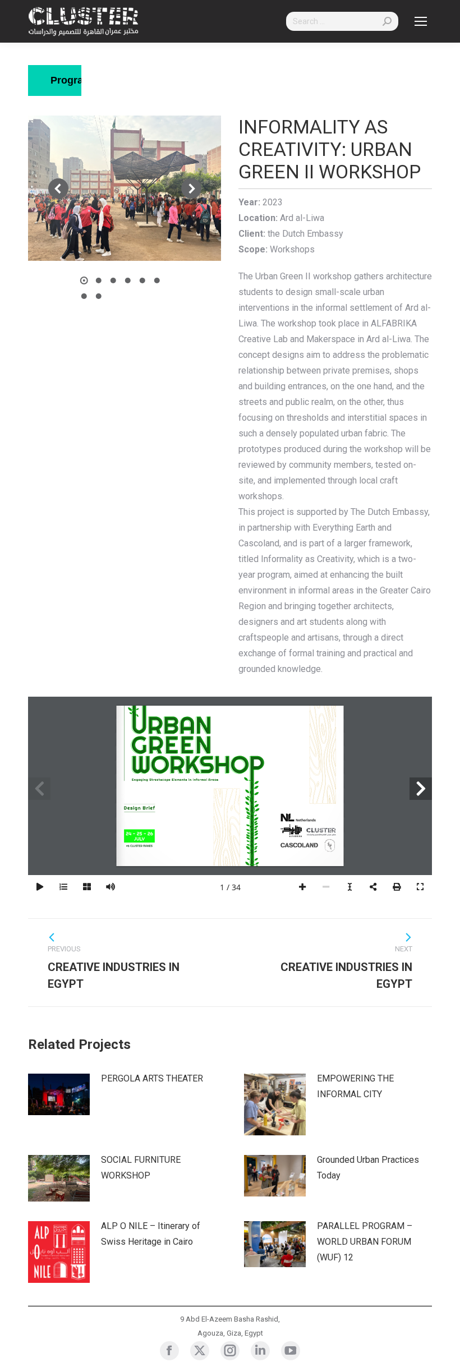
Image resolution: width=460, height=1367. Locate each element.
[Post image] (59, 1094)
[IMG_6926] (124, 188)
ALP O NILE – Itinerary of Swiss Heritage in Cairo (150, 1234)
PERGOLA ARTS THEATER (152, 1078)
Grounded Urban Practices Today (368, 1167)
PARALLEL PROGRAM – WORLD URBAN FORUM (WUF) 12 (364, 1242)
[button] (58, 188)
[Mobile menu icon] (421, 21)
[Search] (387, 21)
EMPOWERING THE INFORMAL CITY (355, 1086)
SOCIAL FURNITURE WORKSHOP (141, 1167)
